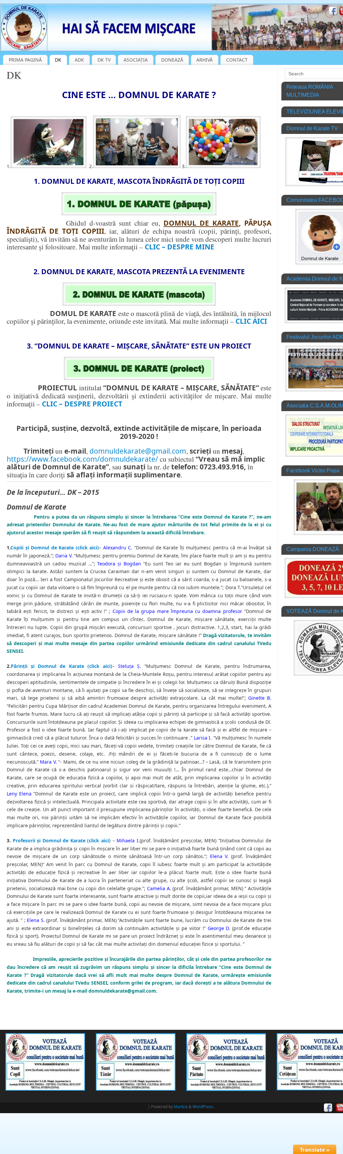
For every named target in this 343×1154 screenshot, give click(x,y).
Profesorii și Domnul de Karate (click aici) (62, 840)
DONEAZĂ (172, 60)
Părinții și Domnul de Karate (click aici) (61, 666)
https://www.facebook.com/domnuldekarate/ (82, 459)
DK (58, 60)
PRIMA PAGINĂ (25, 60)
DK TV (104, 60)
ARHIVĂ (204, 60)
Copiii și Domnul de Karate (42, 547)
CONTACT (237, 60)
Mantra (181, 1106)
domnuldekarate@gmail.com (137, 451)
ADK (79, 60)
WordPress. (203, 1106)
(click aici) (87, 547)
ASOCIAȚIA (136, 60)
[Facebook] (333, 12)
